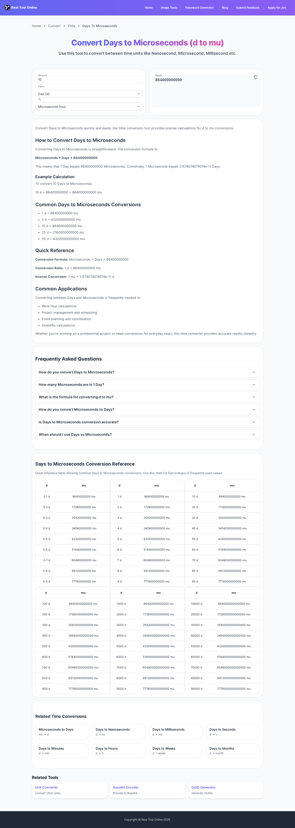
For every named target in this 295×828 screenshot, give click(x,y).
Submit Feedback (248, 7)
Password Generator (199, 7)
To (39, 99)
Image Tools (169, 7)
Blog (225, 7)
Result (158, 75)
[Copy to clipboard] (256, 77)
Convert (54, 26)
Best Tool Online (24, 7)
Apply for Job (277, 7)
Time (71, 26)
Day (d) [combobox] (44, 94)
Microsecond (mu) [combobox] (52, 107)
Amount (42, 75)
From (41, 86)
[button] (147, 372)
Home (149, 7)
